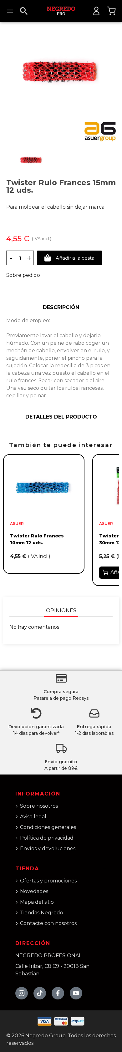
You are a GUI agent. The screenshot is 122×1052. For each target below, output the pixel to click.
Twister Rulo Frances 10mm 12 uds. (37, 539)
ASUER (17, 523)
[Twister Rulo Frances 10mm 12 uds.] (44, 486)
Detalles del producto (61, 417)
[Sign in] (96, 11)
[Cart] (111, 11)
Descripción (61, 307)
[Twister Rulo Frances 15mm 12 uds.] (61, 71)
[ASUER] (100, 131)
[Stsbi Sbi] (21, 993)
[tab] (61, 307)
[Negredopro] (61, 10)
